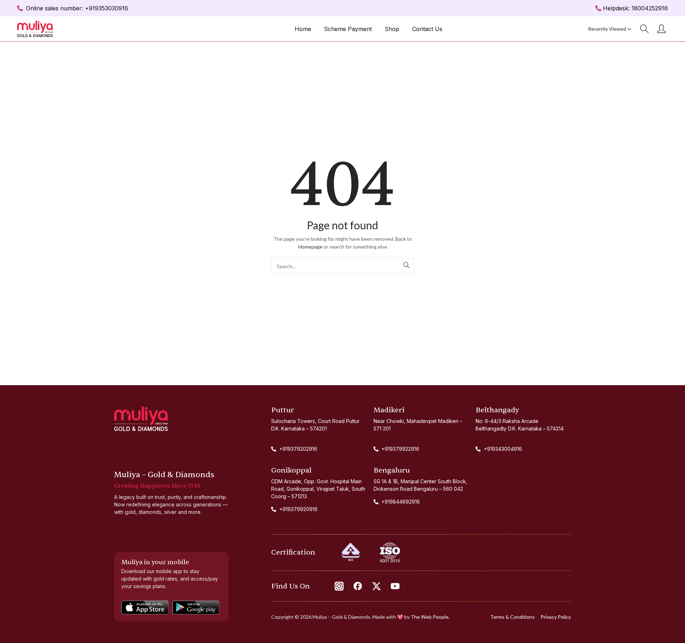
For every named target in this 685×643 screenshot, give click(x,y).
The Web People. (430, 617)
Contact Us (427, 28)
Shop (392, 28)
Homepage (310, 247)
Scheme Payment (348, 28)
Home (303, 28)
